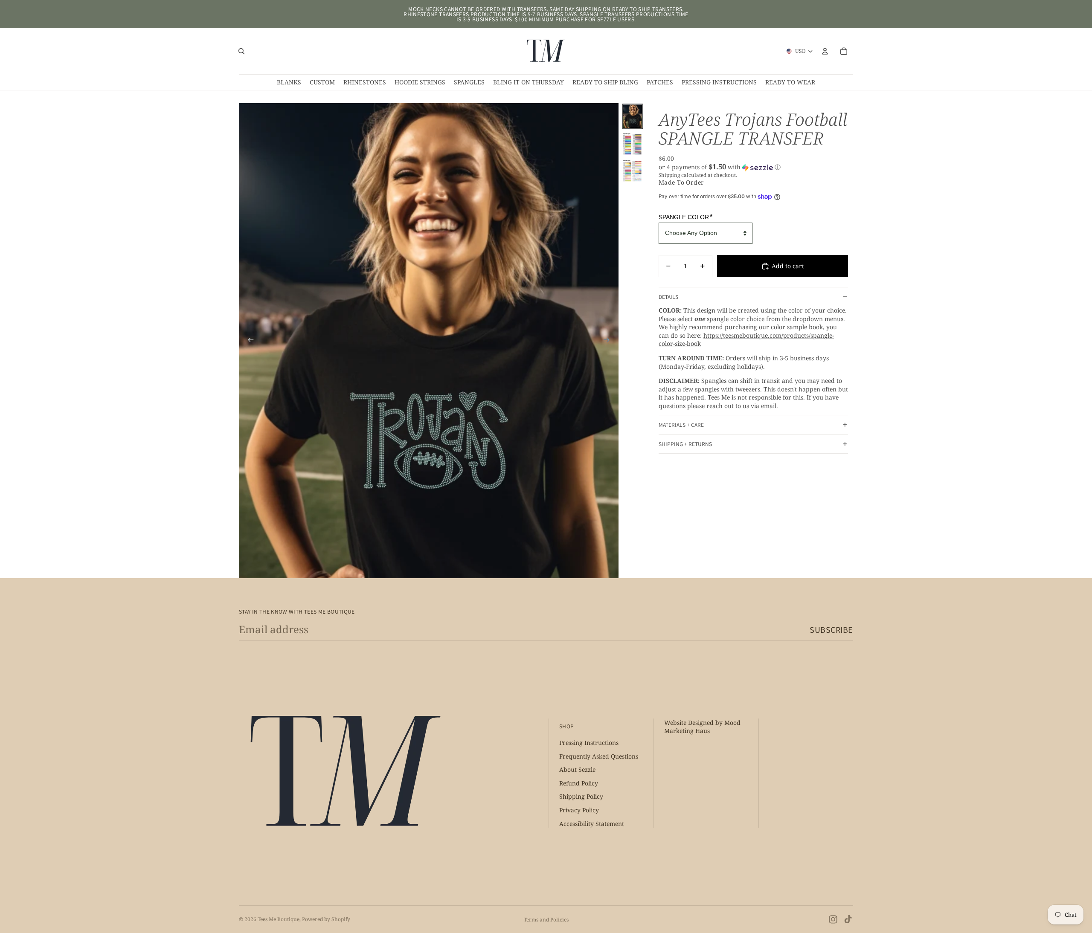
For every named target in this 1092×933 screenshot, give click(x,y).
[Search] (241, 51)
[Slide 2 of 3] (632, 143)
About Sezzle (577, 770)
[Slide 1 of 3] (632, 116)
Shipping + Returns (685, 443)
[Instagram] (833, 919)
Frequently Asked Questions (598, 756)
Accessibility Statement (591, 824)
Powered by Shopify (326, 919)
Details (668, 296)
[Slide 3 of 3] (632, 170)
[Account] (825, 51)
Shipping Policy (581, 797)
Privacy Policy (579, 810)
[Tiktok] (848, 919)
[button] (753, 167)
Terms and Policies (546, 919)
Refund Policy (578, 783)
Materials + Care (681, 424)
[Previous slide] (248, 340)
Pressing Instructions (589, 743)
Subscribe (831, 629)
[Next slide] (609, 340)
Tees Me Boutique (278, 919)
